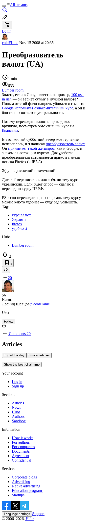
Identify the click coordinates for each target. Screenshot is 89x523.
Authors (18, 416)
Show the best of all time (22, 364)
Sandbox (19, 421)
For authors (21, 442)
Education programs (27, 490)
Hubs (16, 412)
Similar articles (39, 355)
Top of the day (14, 355)
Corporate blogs (24, 477)
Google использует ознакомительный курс (37, 108)
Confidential (21, 460)
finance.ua (10, 130)
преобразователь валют (65, 144)
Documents (21, 451)
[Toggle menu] (4, 6)
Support (38, 514)
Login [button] (6, 31)
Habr (29, 519)
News (16, 407)
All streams (18, 4)
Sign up (18, 386)
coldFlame (10, 43)
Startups (18, 495)
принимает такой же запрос (31, 148)
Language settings (17, 514)
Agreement (20, 456)
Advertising (21, 481)
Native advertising (26, 486)
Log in (17, 382)
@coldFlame (40, 304)
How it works (22, 438)
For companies (23, 447)
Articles (18, 403)
